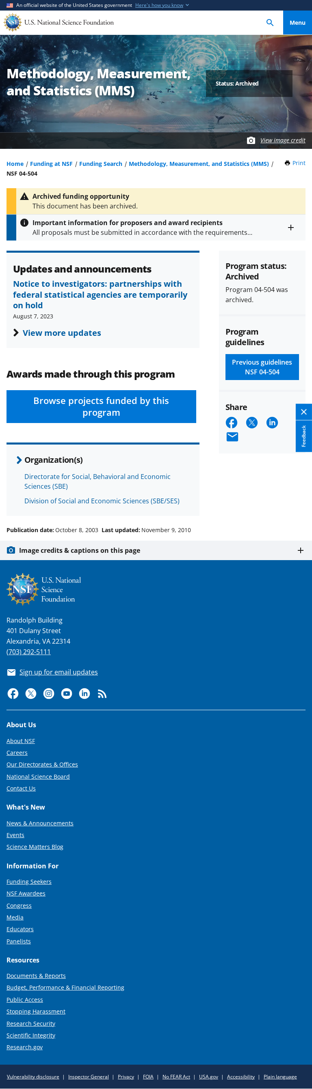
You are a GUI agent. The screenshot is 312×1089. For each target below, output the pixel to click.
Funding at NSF (51, 164)
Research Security (30, 1023)
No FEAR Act (176, 1076)
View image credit (283, 140)
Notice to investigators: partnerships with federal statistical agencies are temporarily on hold (100, 294)
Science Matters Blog (34, 847)
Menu (298, 22)
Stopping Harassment (35, 1011)
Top (297, 499)
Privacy (126, 1076)
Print (299, 163)
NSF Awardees (26, 893)
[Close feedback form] (304, 412)
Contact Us (21, 788)
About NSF (20, 741)
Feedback (303, 436)
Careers (17, 752)
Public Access (24, 999)
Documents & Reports (36, 975)
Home (15, 164)
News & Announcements (40, 823)
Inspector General (88, 1076)
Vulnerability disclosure (33, 1076)
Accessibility (241, 1076)
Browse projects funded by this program (101, 406)
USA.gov (208, 1076)
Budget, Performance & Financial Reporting (65, 987)
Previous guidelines (262, 367)
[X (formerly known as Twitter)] (30, 693)
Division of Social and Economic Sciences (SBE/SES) (102, 500)
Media (15, 917)
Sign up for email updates (59, 672)
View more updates (62, 332)
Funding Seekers (29, 881)
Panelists (18, 941)
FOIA (148, 1076)
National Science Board (38, 776)
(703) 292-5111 (28, 651)
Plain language (280, 1076)
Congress (19, 905)
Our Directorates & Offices (42, 764)
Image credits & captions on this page (79, 550)
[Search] (270, 22)
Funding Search (100, 164)
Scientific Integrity (30, 1035)
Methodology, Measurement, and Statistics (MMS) (199, 164)
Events (15, 835)
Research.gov (24, 1047)
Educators (20, 929)
